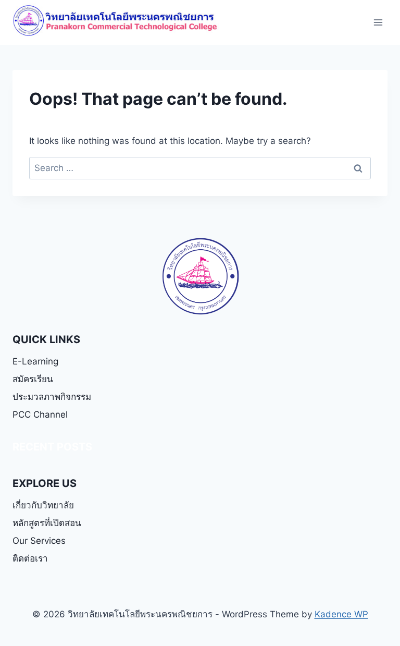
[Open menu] (378, 23)
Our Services (39, 540)
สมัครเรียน (32, 379)
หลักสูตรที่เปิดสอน (46, 523)
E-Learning (35, 361)
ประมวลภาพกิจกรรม (51, 397)
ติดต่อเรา (30, 558)
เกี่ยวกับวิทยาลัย (43, 505)
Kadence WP (341, 614)
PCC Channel (40, 414)
